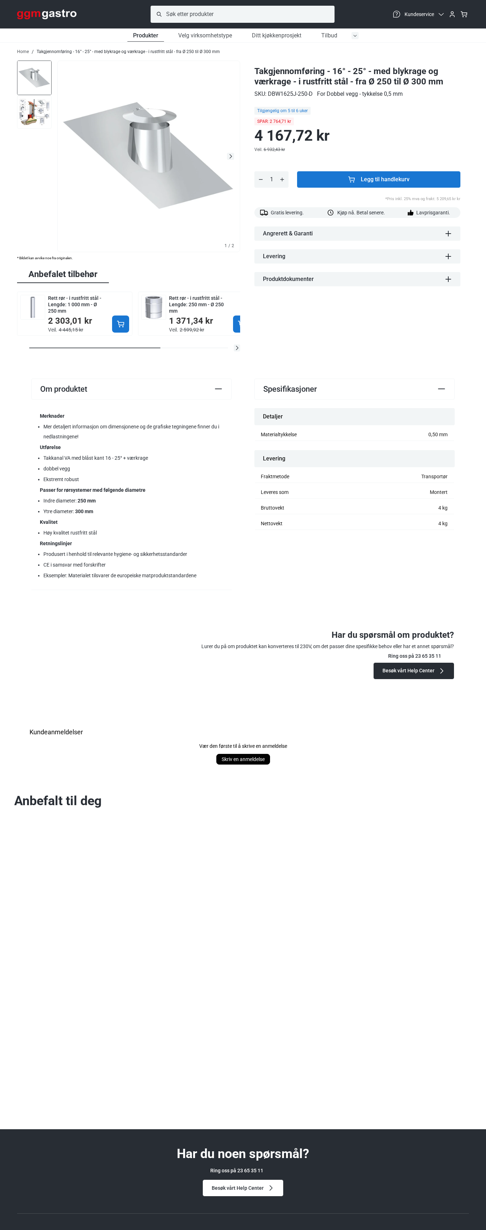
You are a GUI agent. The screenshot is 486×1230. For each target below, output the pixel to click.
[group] (34, 77)
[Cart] (463, 14)
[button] (237, 347)
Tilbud (329, 35)
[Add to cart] (120, 324)
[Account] (452, 14)
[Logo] (46, 14)
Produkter (145, 35)
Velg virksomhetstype (205, 35)
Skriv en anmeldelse (243, 759)
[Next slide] (230, 156)
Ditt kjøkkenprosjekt (276, 35)
